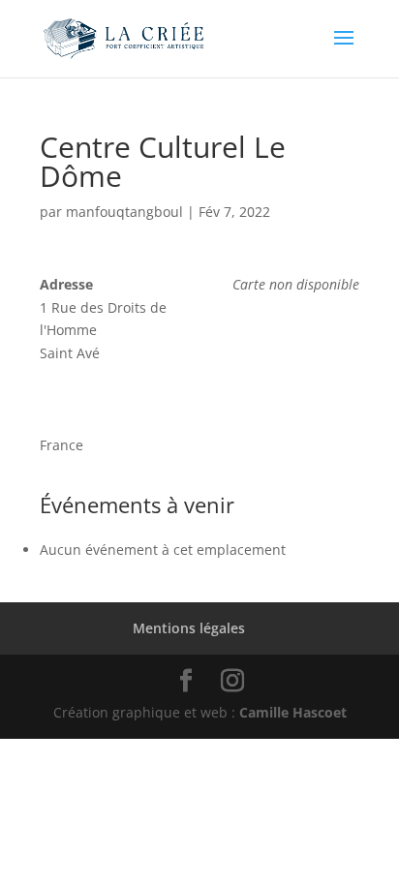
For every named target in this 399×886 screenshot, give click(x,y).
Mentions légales (189, 628)
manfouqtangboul (124, 211)
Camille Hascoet (293, 712)
